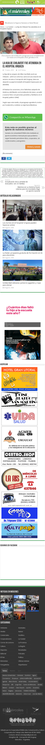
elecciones (18, 691)
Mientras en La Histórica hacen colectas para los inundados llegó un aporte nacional (28, 188)
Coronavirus (6, 678)
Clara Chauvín (20, 688)
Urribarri (11, 688)
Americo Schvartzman (9, 675)
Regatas (10, 691)
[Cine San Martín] (19, 399)
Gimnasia (20, 675)
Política (20, 657)
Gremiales (21, 628)
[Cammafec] (19, 515)
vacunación (37, 678)
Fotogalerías (4, 665)
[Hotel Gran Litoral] (19, 379)
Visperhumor (22, 665)
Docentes (36, 688)
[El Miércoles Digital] (22, 11)
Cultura (2, 646)
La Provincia (22, 642)
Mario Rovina (13, 681)
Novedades (22, 650)
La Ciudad (9, 27)
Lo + (19, 671)
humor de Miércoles (30, 684)
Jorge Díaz (18, 684)
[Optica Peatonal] (19, 499)
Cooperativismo (6, 639)
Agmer (34, 675)
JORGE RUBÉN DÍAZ (26, 678)
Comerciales (4, 635)
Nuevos (12, 671)
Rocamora (15, 678)
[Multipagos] (19, 530)
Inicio (2, 27)
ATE (12, 684)
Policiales (21, 654)
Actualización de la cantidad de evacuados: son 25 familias (16, 182)
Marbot (5, 688)
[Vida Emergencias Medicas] (19, 416)
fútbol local (27, 694)
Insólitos (21, 635)
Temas (4, 671)
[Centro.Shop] (19, 458)
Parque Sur (6, 684)
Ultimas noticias (23, 661)
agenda (5, 681)
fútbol (4, 691)
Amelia (2, 631)
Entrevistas (4, 661)
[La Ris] (19, 479)
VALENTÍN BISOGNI (8, 694)
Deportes (3, 650)
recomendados (33, 681)
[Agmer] (19, 438)
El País (2, 657)
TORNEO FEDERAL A (30, 691)
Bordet (40, 684)
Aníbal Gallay (22, 681)
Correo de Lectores (7, 642)
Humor (20, 631)
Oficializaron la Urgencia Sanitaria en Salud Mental (21, 23)
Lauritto (28, 688)
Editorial (3, 654)
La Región (21, 646)
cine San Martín (37, 694)
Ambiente (3, 628)
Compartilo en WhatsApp (23, 117)
